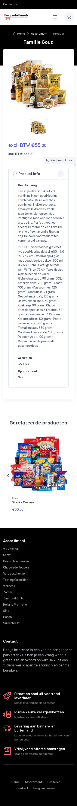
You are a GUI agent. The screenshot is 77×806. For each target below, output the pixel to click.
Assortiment (39, 33)
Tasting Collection (15, 580)
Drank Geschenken (16, 561)
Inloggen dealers (44, 788)
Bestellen (54, 782)
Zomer (7, 592)
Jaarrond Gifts (13, 598)
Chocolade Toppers (16, 567)
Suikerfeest (11, 623)
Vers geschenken (15, 574)
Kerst (15, 498)
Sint (6, 611)
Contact (9, 4)
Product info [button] (29, 174)
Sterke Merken (23, 502)
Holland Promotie (15, 604)
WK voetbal (11, 549)
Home (21, 33)
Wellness (9, 586)
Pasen (7, 617)
